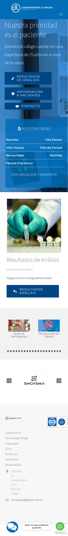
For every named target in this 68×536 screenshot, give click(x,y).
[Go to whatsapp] (60, 526)
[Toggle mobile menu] (61, 14)
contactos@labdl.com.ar (16, 500)
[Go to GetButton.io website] (60, 533)
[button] (8, 351)
